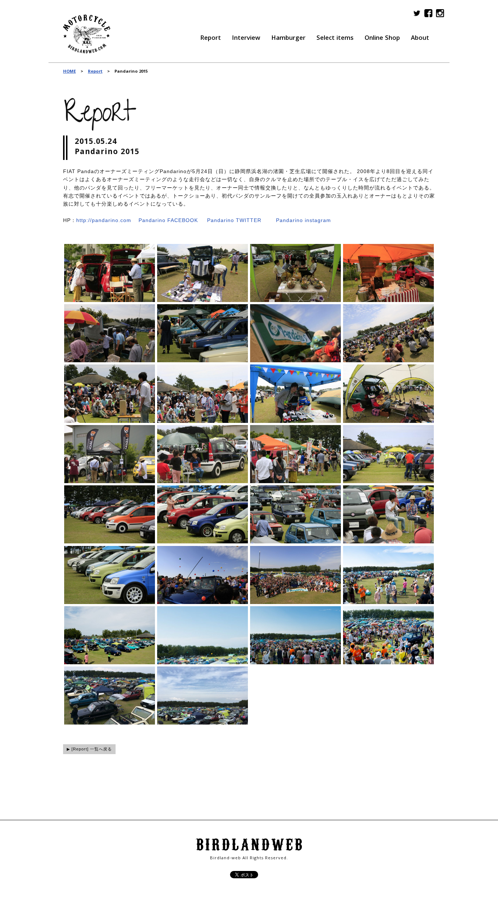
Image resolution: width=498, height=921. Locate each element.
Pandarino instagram (303, 220)
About (420, 38)
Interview (246, 38)
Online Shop (382, 38)
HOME (69, 71)
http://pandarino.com (103, 220)
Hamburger (288, 38)
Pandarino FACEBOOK (168, 220)
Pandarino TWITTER (234, 220)
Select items (335, 38)
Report (210, 38)
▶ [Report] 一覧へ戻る (89, 749)
